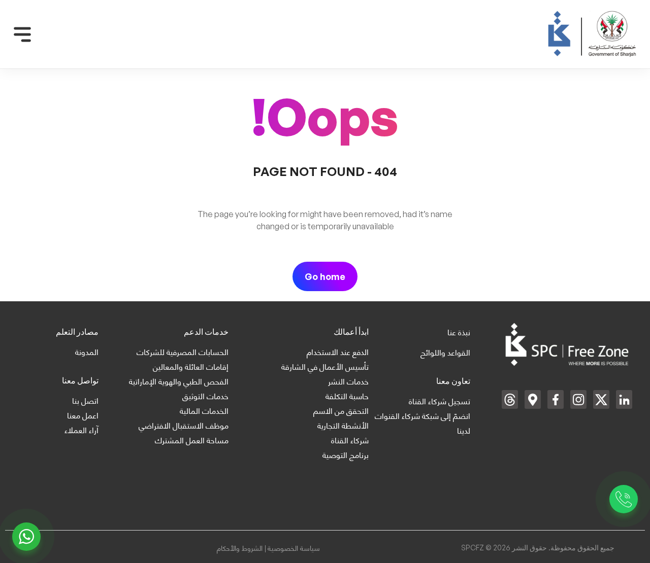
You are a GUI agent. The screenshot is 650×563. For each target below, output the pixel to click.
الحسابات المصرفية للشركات (183, 351)
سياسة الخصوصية (294, 547)
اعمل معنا (83, 414)
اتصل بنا (85, 400)
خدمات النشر (348, 380)
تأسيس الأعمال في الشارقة (325, 366)
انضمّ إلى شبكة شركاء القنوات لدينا (422, 422)
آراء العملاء (81, 429)
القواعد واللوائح (445, 351)
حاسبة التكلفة (347, 395)
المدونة (87, 351)
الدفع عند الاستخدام (338, 351)
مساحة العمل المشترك (192, 439)
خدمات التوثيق (205, 395)
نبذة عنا (458, 331)
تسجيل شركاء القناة (439, 400)
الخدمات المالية (204, 410)
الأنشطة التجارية (343, 424)
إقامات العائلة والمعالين (191, 366)
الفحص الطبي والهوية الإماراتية (179, 380)
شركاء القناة (350, 439)
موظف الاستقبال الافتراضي (184, 424)
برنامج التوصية (345, 454)
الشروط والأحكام (241, 547)
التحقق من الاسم (341, 410)
